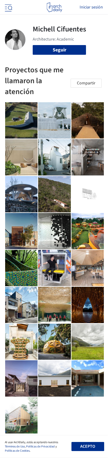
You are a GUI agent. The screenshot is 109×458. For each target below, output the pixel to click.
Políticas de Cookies (17, 451)
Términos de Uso (15, 446)
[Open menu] (8, 7)
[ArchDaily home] (54, 7)
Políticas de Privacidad (40, 446)
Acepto (87, 446)
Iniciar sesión (91, 7)
